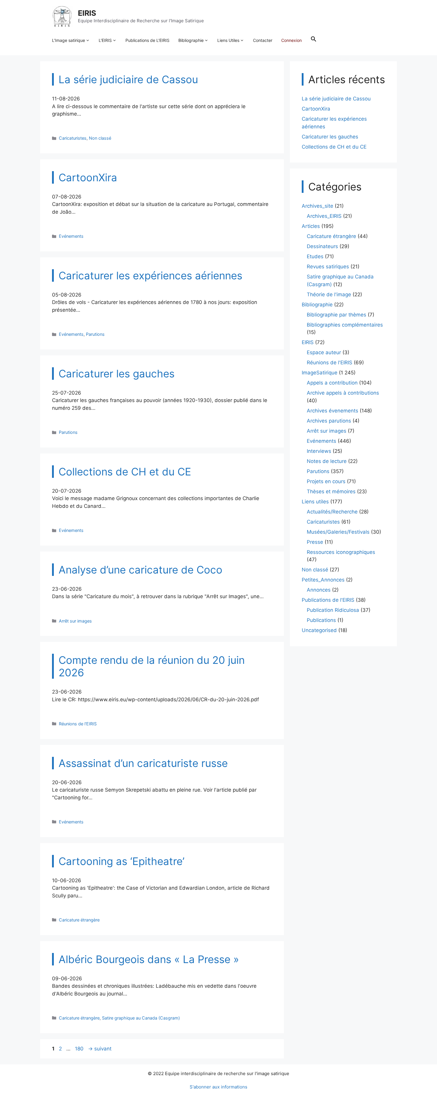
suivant (99, 1049)
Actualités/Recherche (332, 512)
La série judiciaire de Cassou (336, 99)
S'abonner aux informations (218, 1087)
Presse (315, 542)
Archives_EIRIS (324, 216)
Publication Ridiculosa (333, 610)
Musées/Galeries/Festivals (338, 532)
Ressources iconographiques (341, 552)
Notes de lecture (327, 461)
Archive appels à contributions (343, 393)
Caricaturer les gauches (330, 137)
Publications (321, 620)
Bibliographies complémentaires (345, 325)
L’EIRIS (105, 40)
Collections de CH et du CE (334, 147)
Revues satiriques (328, 267)
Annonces (319, 590)
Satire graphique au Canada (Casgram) (141, 1017)
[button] (314, 40)
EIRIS (87, 13)
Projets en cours (326, 481)
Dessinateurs (322, 246)
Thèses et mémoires (331, 491)
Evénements (71, 236)
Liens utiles (315, 502)
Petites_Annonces (323, 580)
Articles (311, 226)
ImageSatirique (319, 373)
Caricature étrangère (79, 919)
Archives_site (317, 206)
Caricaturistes (73, 138)
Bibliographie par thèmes (336, 315)
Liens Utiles (228, 40)
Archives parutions (329, 421)
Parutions (95, 334)
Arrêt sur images (75, 620)
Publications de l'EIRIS (328, 600)
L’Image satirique (68, 40)
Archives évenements (332, 411)
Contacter (262, 40)
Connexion (291, 40)
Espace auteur (324, 352)
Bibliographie (191, 40)
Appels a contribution (332, 383)
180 (80, 1049)
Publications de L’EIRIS (147, 40)
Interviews (319, 451)
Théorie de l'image (329, 294)
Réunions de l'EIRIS (78, 723)
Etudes (315, 256)
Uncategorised (319, 630)
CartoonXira (316, 109)
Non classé (100, 138)
